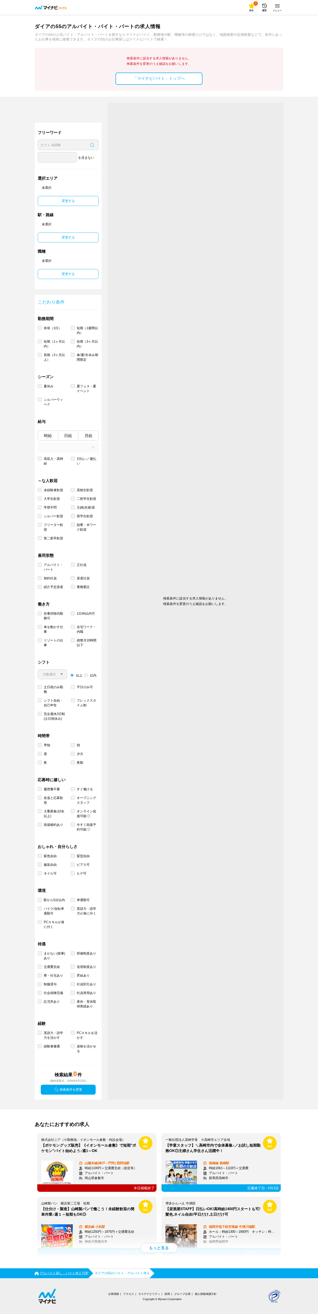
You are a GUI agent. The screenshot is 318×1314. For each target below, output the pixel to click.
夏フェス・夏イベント (86, 388)
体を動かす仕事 (53, 629)
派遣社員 (83, 578)
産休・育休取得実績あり (86, 1004)
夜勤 (80, 762)
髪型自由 (83, 856)
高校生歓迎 (85, 490)
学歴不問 (50, 507)
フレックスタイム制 (86, 703)
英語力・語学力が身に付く (86, 911)
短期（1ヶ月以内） (54, 344)
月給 (88, 436)
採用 (167, 1293)
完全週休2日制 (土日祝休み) (54, 716)
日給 (68, 436)
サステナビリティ (149, 1293)
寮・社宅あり (53, 975)
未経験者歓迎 (53, 490)
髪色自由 (50, 856)
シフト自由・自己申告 (53, 703)
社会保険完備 (53, 993)
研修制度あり (86, 953)
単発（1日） (53, 328)
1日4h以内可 (86, 613)
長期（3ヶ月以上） (54, 357)
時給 (48, 436)
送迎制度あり (86, 967)
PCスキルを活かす (87, 1035)
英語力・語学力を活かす (53, 1035)
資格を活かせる (86, 1048)
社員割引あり (86, 984)
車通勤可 (83, 900)
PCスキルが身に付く (54, 924)
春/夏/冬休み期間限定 (87, 357)
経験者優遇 (52, 1046)
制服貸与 (50, 984)
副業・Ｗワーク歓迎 (86, 527)
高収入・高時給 (53, 461)
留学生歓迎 (85, 516)
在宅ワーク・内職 (86, 629)
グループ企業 (182, 1293)
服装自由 (50, 865)
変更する (68, 201)
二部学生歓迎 (86, 499)
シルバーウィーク (53, 402)
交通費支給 (52, 967)
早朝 (47, 745)
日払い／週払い (86, 461)
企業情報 (113, 1293)
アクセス (128, 1293)
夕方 (80, 754)
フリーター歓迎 (53, 527)
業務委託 (83, 587)
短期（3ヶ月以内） (87, 344)
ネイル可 (50, 873)
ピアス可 (83, 865)
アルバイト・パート (53, 567)
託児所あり (52, 1001)
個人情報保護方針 (206, 1293)
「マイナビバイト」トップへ (159, 78)
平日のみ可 (85, 687)
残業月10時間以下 (86, 642)
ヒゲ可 (81, 873)
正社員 (81, 565)
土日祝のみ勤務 (53, 689)
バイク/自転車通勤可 (54, 911)
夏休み (48, 386)
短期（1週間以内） (87, 330)
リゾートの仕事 (53, 642)
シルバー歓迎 (53, 516)
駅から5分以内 (54, 900)
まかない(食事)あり (54, 956)
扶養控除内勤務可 (53, 616)
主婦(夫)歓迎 (86, 507)
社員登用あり (86, 993)
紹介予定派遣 (53, 587)
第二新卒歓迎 (53, 538)
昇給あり (83, 975)
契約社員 (50, 578)
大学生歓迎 (52, 499)
